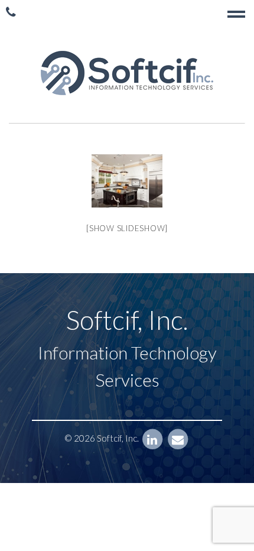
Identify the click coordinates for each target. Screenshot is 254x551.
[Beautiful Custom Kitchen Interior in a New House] (127, 181)
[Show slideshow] (127, 228)
